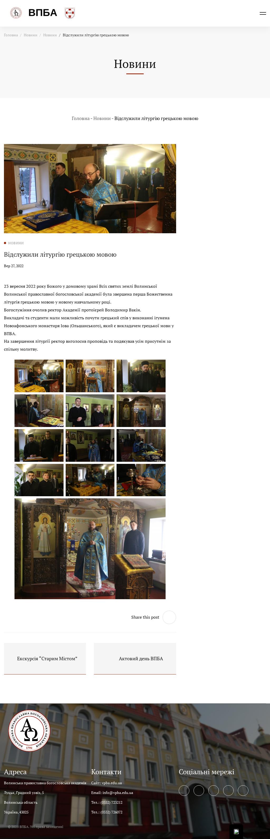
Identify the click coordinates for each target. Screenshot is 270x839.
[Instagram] (213, 790)
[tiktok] (243, 790)
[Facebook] (184, 790)
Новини (30, 34)
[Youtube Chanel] (228, 790)
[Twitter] (199, 790)
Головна (11, 34)
